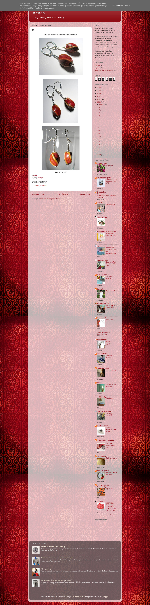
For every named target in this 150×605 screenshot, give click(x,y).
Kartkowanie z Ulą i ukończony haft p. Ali (111, 181)
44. (99, 119)
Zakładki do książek (109, 166)
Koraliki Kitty (102, 354)
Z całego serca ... (103, 426)
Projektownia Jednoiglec (106, 231)
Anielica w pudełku (109, 356)
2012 (99, 96)
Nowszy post (38, 194)
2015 (99, 87)
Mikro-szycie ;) (46, 569)
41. (99, 127)
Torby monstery (102, 334)
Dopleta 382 (109, 489)
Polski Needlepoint (104, 178)
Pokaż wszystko (114, 514)
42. (99, 124)
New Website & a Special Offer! (111, 306)
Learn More (117, 6)
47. (99, 110)
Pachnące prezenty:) (109, 277)
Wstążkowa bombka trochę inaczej (53, 547)
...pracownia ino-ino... (105, 246)
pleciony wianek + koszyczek (111, 473)
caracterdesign (78, 597)
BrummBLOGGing (103, 332)
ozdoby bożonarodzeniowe (104, 70)
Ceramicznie (101, 456)
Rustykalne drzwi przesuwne (111, 385)
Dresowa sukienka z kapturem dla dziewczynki (57, 558)
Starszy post (84, 194)
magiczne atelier (103, 368)
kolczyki (40, 178)
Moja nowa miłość (111, 291)
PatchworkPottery (103, 303)
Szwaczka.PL (102, 318)
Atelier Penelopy (103, 339)
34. (99, 147)
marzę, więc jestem (104, 411)
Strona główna (61, 194)
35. (99, 145)
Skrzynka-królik (110, 204)
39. (99, 133)
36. (99, 142)
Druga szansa (110, 319)
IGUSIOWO (101, 203)
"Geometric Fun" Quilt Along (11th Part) (111, 264)
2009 (99, 102)
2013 (99, 93)
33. (99, 150)
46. (99, 113)
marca (101, 104)
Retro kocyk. (110, 399)
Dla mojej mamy (111, 370)
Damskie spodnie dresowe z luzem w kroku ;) (56, 580)
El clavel (100, 501)
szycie (97, 68)
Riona (99, 382)
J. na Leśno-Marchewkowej (102, 193)
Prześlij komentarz (40, 185)
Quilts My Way (102, 260)
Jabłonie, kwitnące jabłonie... (109, 343)
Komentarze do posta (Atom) (50, 199)
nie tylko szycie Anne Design (103, 486)
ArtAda (39, 13)
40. (99, 130)
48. (99, 107)
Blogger (105, 597)
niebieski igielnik (103, 397)
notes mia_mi (102, 217)
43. (99, 121)
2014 (99, 90)
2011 (99, 99)
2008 (99, 155)
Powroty (108, 219)
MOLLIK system (103, 471)
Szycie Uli (100, 289)
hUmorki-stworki (103, 275)
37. (99, 139)
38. (99, 136)
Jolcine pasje (102, 163)
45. (99, 116)
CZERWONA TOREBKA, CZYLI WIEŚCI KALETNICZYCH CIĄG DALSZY (111, 506)
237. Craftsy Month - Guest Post (110, 445)
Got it (128, 6)
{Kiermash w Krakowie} (109, 414)
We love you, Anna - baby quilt (111, 234)
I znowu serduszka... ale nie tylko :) (111, 429)
